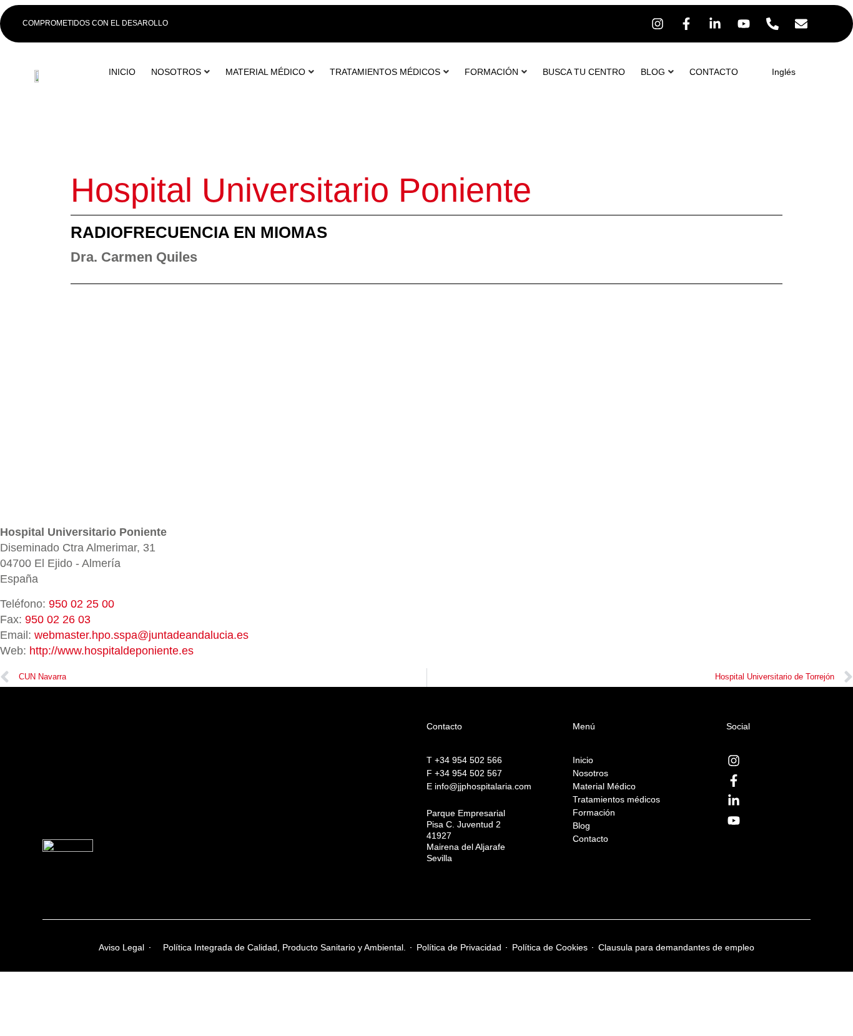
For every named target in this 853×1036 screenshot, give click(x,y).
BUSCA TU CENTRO (584, 72)
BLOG (653, 72)
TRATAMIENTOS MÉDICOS (385, 72)
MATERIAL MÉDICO (265, 72)
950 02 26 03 (58, 619)
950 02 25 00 (81, 604)
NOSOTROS (176, 72)
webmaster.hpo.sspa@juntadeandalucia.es (141, 635)
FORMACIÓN (491, 72)
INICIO (122, 72)
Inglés (784, 72)
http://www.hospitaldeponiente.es (111, 650)
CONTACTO (713, 72)
